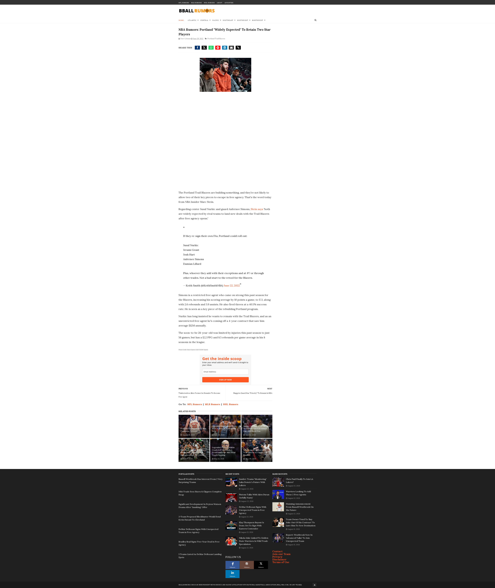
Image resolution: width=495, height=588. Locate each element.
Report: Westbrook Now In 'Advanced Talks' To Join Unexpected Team (299, 538)
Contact (277, 551)
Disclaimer (279, 559)
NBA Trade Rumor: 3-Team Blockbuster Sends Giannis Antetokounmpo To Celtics (192, 452)
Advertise (229, 3)
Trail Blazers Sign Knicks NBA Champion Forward (193, 429)
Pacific (215, 20)
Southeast (228, 20)
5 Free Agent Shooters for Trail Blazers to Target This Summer (255, 452)
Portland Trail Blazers (216, 39)
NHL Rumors (209, 3)
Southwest (242, 20)
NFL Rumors (184, 3)
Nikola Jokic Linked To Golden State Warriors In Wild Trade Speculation (253, 541)
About (219, 3)
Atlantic (192, 20)
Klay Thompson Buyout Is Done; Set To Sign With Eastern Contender (251, 525)
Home (181, 20)
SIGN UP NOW (225, 379)
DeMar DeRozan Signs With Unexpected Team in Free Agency (252, 510)
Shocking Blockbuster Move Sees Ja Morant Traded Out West (224, 428)
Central (204, 20)
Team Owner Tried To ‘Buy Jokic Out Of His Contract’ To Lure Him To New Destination (300, 522)
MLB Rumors (196, 3)
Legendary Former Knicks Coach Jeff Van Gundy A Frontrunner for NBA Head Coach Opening (223, 451)
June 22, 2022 (232, 285)
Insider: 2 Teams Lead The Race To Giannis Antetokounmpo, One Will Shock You (256, 428)
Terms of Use (280, 562)
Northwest (257, 20)
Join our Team (281, 554)
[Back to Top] (314, 585)
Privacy (277, 556)
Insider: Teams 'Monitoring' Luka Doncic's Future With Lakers (253, 482)
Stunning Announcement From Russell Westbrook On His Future (300, 507)
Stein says (257, 209)
